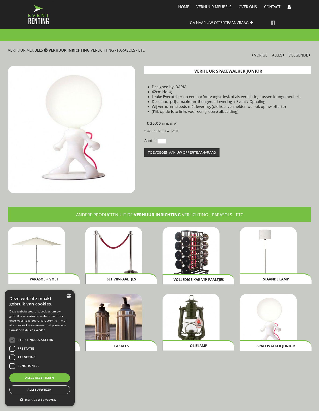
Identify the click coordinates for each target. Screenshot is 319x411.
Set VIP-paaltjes (121, 279)
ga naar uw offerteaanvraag (220, 23)
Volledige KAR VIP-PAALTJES (199, 279)
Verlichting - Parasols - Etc (97, 50)
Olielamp (198, 345)
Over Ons (248, 6)
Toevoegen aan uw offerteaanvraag (182, 152)
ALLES (277, 55)
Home (183, 6)
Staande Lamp (276, 279)
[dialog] (40, 348)
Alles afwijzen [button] (40, 390)
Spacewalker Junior (276, 346)
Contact (272, 6)
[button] (39, 399)
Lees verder (36, 330)
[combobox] (69, 296)
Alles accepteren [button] (39, 378)
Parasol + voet (44, 279)
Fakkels (121, 346)
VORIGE (260, 55)
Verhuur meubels (213, 6)
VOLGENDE (298, 55)
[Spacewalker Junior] (71, 129)
